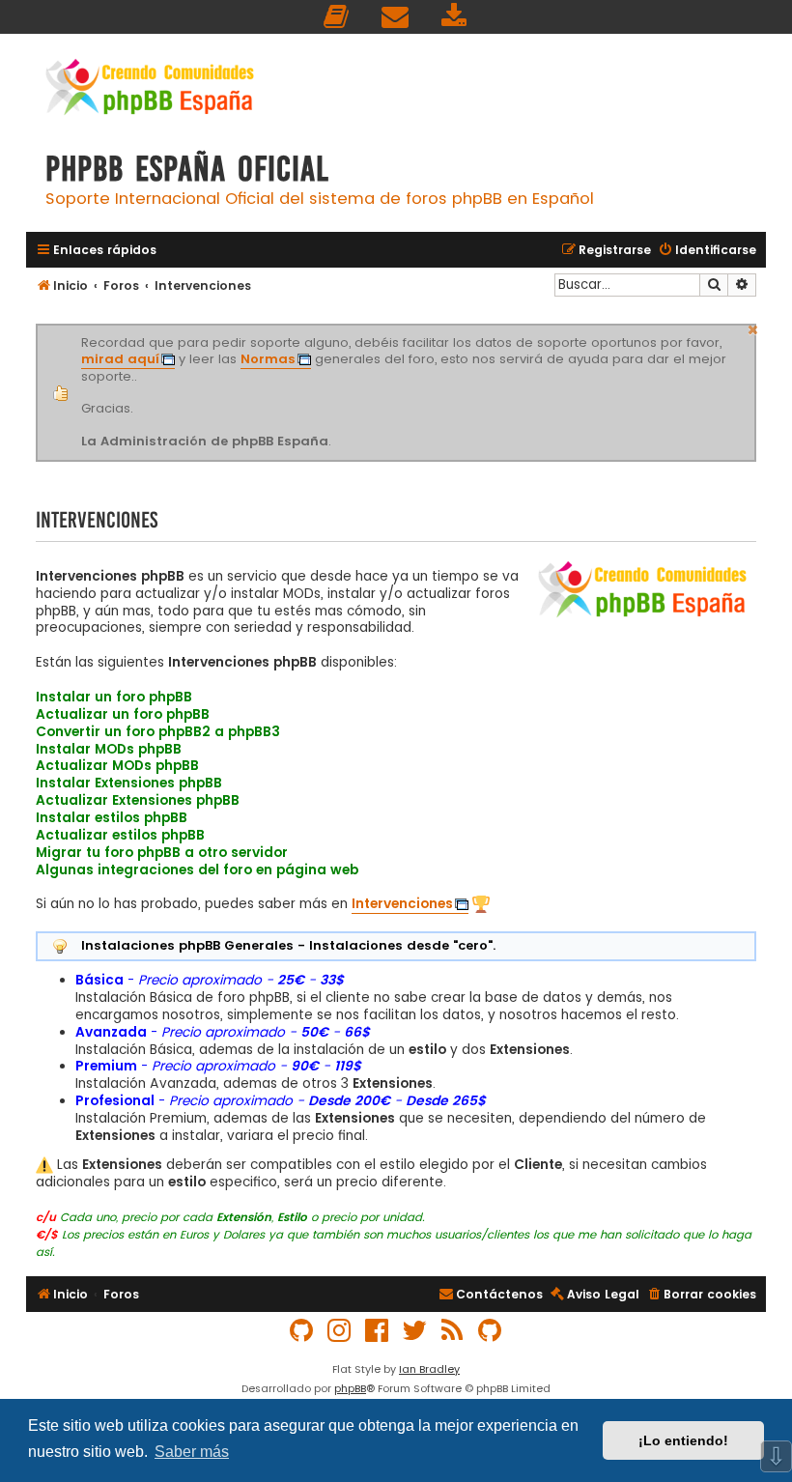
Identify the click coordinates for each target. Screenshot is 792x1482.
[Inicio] (150, 89)
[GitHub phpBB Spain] (302, 1331)
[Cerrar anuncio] (753, 327)
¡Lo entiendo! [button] (683, 1440)
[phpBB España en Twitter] (415, 1331)
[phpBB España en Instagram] (340, 1331)
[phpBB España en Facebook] (377, 1331)
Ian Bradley (429, 1369)
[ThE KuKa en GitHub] (490, 1331)
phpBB (350, 1388)
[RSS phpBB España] (453, 1331)
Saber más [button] (192, 1451)
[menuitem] (337, 17)
